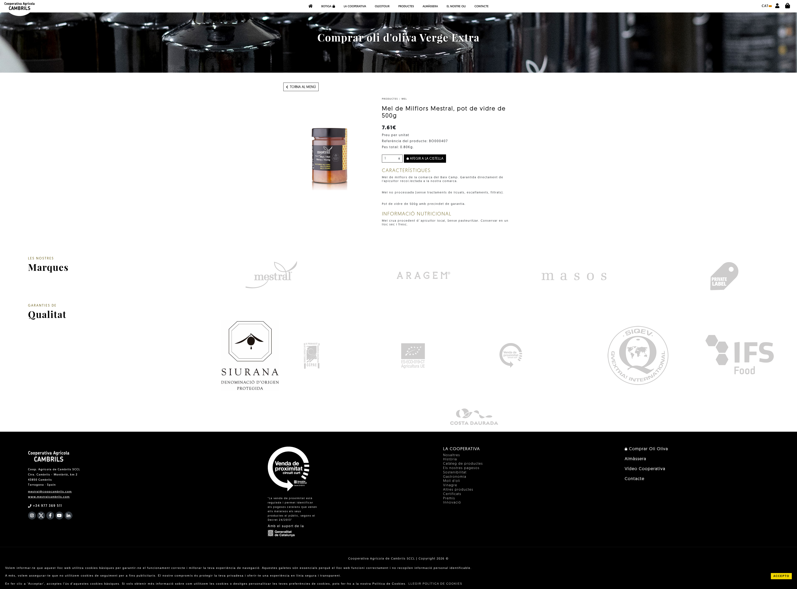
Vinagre (450, 485)
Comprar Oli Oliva (648, 449)
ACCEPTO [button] (781, 576)
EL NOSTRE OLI (456, 6)
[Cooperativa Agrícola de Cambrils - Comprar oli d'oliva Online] (310, 6)
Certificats (452, 494)
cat (765, 6)
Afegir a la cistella (426, 158)
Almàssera (430, 6)
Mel (404, 99)
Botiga (326, 6)
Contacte (481, 6)
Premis (449, 498)
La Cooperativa (355, 6)
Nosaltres (451, 455)
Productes (406, 6)
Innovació (452, 502)
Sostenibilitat (455, 472)
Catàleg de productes (463, 464)
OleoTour (382, 6)
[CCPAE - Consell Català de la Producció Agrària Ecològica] (311, 355)
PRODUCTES (390, 99)
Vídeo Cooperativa (645, 469)
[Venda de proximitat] (510, 355)
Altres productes (458, 489)
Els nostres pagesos (461, 468)
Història (450, 459)
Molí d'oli (451, 481)
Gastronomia (454, 477)
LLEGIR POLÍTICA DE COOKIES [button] (435, 583)
